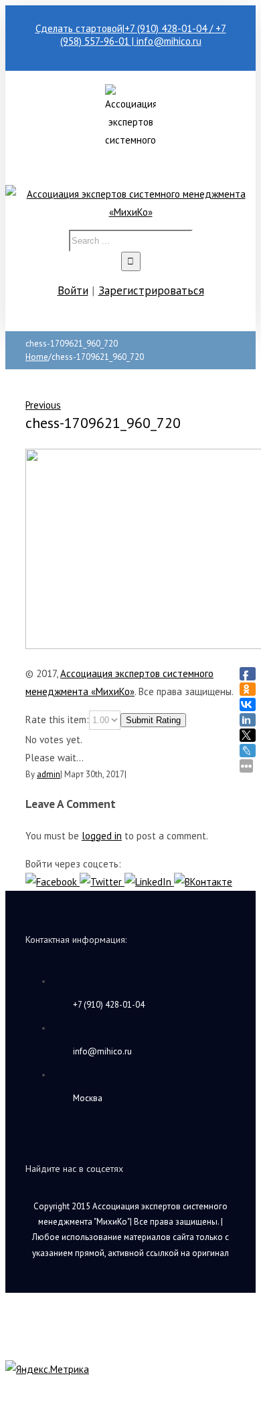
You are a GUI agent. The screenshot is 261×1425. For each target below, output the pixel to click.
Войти (73, 290)
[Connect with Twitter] (102, 881)
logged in (102, 835)
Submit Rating (153, 720)
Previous (43, 405)
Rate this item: (57, 719)
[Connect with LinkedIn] (149, 881)
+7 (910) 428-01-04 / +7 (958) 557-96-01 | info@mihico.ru (143, 34)
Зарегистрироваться (151, 290)
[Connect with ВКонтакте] (203, 881)
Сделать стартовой (78, 28)
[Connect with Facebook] (52, 881)
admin (48, 774)
